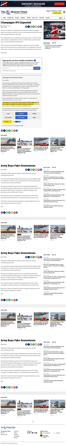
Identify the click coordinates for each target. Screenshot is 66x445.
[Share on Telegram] (31, 27)
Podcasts (41, 17)
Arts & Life (35, 17)
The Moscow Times (6, 26)
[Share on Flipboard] (38, 27)
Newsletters (17, 436)
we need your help (16, 100)
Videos (15, 432)
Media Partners (44, 431)
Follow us (29, 431)
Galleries (16, 434)
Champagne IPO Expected (16, 22)
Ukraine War (10, 17)
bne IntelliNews (46, 433)
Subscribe (36, 68)
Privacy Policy (13, 70)
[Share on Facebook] (26, 27)
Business (23, 17)
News (4, 17)
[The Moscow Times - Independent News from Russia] (14, 12)
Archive (48, 17)
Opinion (28, 17)
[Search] (64, 18)
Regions (17, 17)
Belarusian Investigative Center (46, 436)
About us (3, 432)
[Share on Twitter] (29, 27)
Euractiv (58, 433)
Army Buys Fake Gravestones (18, 165)
